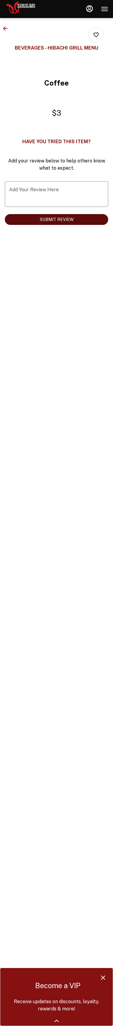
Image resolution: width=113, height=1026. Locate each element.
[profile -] (89, 8)
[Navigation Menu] (104, 9)
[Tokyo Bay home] (32, 9)
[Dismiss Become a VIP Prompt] (103, 977)
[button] (7, 28)
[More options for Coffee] (96, 35)
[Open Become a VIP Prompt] (56, 1020)
